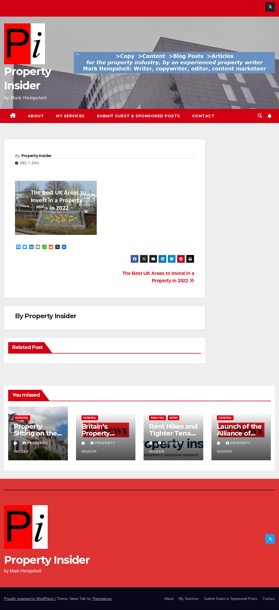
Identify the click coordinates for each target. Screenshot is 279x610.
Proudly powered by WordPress (29, 599)
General (22, 417)
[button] (260, 116)
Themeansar (101, 599)
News (173, 417)
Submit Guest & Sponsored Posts (138, 116)
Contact (203, 116)
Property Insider (36, 155)
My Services (70, 116)
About (36, 116)
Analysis (157, 417)
